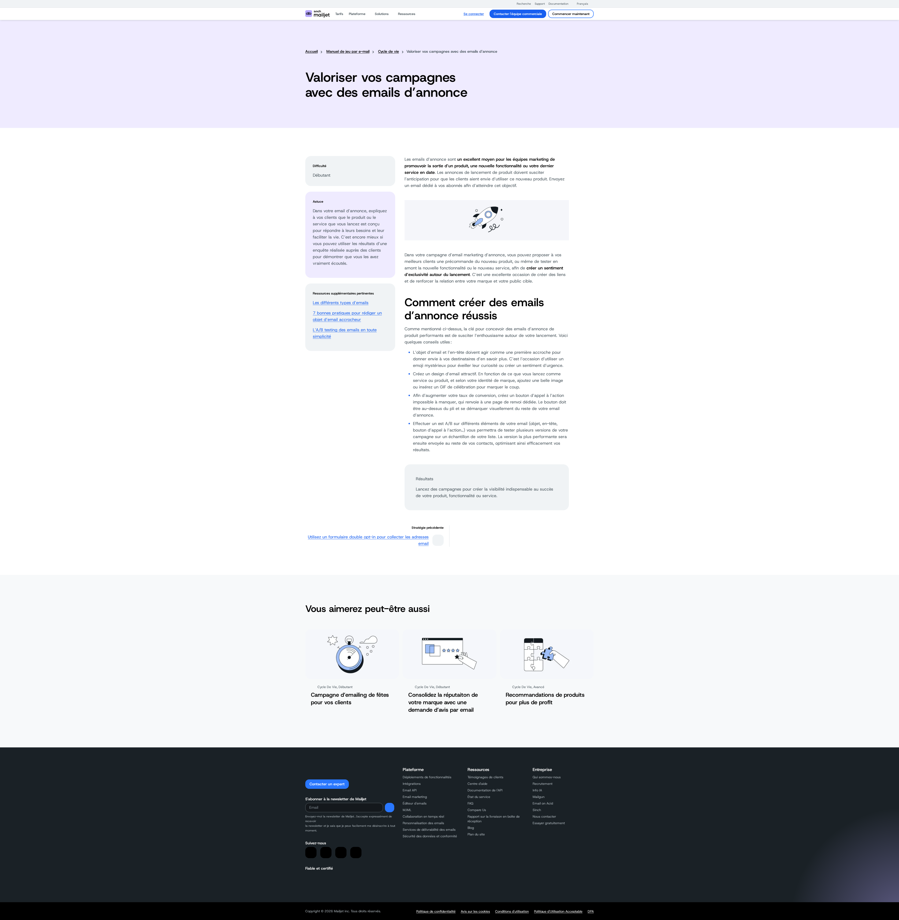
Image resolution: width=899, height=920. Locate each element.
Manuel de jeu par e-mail (347, 51)
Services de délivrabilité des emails (429, 829)
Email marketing (415, 797)
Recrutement (543, 784)
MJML (407, 810)
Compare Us (477, 810)
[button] (521, 3)
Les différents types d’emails (340, 302)
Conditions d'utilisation (512, 911)
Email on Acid (543, 803)
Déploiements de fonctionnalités (427, 777)
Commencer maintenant (571, 14)
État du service (479, 797)
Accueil (311, 51)
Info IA (537, 790)
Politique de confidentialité (436, 911)
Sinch (537, 810)
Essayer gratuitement (549, 823)
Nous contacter (544, 816)
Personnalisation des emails (423, 823)
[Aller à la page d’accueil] (317, 14)
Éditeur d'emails (415, 803)
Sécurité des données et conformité (430, 836)
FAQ (470, 803)
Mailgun (539, 797)
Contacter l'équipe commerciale (518, 14)
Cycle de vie (388, 51)
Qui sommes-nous (547, 777)
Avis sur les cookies (475, 911)
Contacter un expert (327, 784)
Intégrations (412, 784)
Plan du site (476, 834)
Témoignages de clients (485, 777)
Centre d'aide (477, 784)
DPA (591, 911)
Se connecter (474, 14)
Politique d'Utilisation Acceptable (558, 911)
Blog (471, 828)
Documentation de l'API (485, 790)
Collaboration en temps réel (423, 816)
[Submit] (389, 807)
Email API (409, 790)
